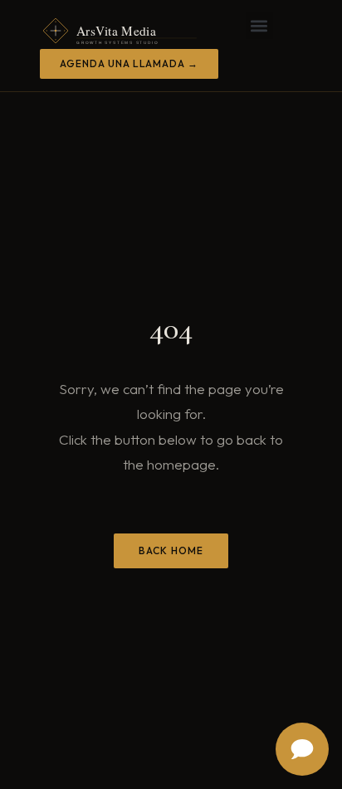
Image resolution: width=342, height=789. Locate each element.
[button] (259, 25)
